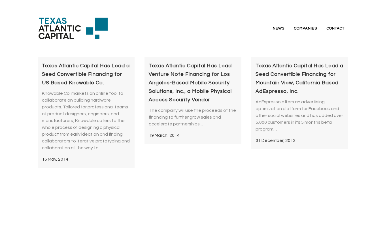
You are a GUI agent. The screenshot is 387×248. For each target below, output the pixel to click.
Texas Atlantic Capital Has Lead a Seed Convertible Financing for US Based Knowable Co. (86, 74)
